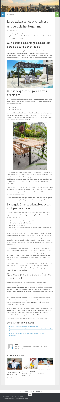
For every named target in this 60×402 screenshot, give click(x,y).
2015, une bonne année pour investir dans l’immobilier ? (29, 373)
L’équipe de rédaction (36, 391)
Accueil (19, 391)
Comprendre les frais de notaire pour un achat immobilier (44, 369)
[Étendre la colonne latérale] (3, 14)
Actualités (10, 14)
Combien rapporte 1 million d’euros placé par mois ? (24, 326)
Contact (26, 391)
